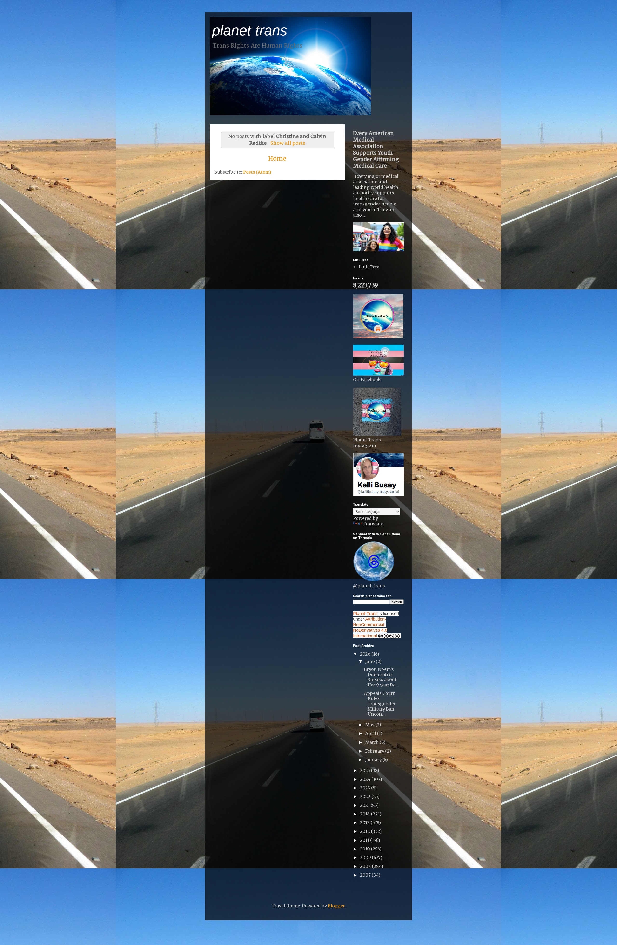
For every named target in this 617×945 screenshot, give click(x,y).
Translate (373, 524)
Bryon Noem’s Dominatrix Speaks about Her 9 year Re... (381, 677)
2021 (365, 805)
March (372, 742)
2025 (365, 770)
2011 (365, 840)
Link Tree (369, 267)
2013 (365, 822)
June (370, 661)
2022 (365, 796)
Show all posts (287, 143)
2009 (366, 857)
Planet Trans (365, 613)
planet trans (249, 30)
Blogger (336, 906)
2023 (365, 788)
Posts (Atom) (257, 172)
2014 (365, 814)
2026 (365, 654)
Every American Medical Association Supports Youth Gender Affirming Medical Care (376, 149)
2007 (366, 875)
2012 (365, 831)
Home (277, 158)
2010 (365, 849)
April (371, 733)
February (375, 751)
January (373, 759)
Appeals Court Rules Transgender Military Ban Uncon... (380, 704)
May (370, 724)
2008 (366, 866)
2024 (365, 779)
